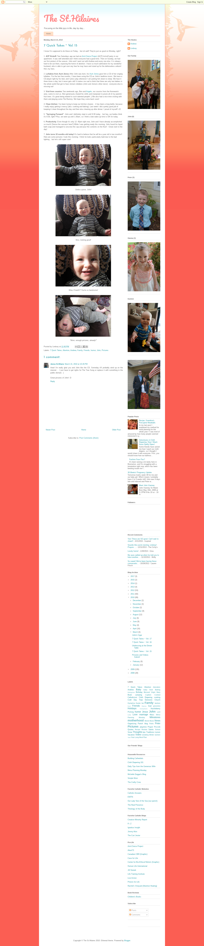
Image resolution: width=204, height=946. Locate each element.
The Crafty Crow (134, 782)
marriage (143, 714)
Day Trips (138, 700)
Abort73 (131, 850)
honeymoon (144, 708)
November (137, 604)
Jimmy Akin (132, 832)
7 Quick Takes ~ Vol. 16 (142, 642)
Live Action (132, 878)
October (136, 607)
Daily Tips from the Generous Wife (141, 766)
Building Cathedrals (135, 758)
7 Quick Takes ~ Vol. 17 (142, 639)
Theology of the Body (136, 809)
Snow (130, 732)
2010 (133, 597)
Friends (87, 350)
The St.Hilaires (71, 18)
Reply (52, 381)
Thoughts (137, 732)
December (137, 600)
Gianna (144, 706)
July (135, 618)
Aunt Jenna (94, 74)
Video (138, 734)
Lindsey (133, 48)
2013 (133, 587)
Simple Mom (133, 778)
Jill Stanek (132, 870)
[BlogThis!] (78, 346)
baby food (148, 690)
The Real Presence (135, 805)
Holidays (132, 708)
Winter (151, 735)
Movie (147, 721)
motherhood (136, 720)
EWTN (130, 797)
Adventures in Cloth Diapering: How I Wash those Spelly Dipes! (148, 442)
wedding (145, 735)
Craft (130, 700)
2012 (133, 590)
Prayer (150, 727)
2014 (133, 583)
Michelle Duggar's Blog (137, 774)
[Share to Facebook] (84, 346)
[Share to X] (81, 346)
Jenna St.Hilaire (57, 364)
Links (129, 715)
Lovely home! (133, 551)
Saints (151, 729)
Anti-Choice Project (90, 56)
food (129, 706)
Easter (138, 703)
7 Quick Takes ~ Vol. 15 (142, 651)
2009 (133, 669)
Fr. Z (129, 824)
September (137, 611)
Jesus (145, 712)
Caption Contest (152, 695)
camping (138, 695)
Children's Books (134, 897)
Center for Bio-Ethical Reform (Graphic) (143, 862)
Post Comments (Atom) (88, 438)
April (135, 629)
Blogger (127, 940)
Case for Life (133, 858)
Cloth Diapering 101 (135, 762)
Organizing (132, 723)
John (99, 350)
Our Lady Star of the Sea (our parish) (142, 801)
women (157, 735)
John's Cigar (137, 635)
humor (93, 350)
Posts (133, 910)
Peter (157, 723)
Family (80, 350)
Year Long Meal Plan (139, 737)
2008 (133, 673)
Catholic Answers (135, 793)
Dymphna (131, 703)
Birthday (139, 692)
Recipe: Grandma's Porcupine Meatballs (147, 421)
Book (130, 695)
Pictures (105, 350)
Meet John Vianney (147, 485)
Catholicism (132, 697)
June (135, 621)
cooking (157, 697)
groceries (156, 706)
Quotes (131, 729)
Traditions (150, 732)
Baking (157, 690)
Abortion (66, 350)
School (157, 729)
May (135, 625)
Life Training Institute (136, 874)
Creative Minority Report (137, 820)
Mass (152, 715)
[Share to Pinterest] (86, 346)
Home (48, 34)
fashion (157, 703)
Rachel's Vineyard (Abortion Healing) (142, 886)
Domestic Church (152, 700)
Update (157, 732)
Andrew (73, 350)
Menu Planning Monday (137, 770)
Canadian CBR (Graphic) (137, 854)
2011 (133, 594)
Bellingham (131, 692)
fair (143, 703)
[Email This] (76, 346)
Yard (129, 737)
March (135, 632)
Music (152, 721)
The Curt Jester (134, 835)
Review (144, 729)
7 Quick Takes (56, 350)
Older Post (116, 430)
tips (144, 732)
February (136, 661)
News (157, 720)
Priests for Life (133, 882)
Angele (89, 91)
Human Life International (137, 866)
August (136, 615)
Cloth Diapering (145, 697)
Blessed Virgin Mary (152, 692)
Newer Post (50, 430)
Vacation (131, 735)
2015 (133, 580)
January (136, 665)
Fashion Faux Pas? (137, 459)
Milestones (155, 717)
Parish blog (143, 723)
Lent (158, 712)
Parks (151, 723)
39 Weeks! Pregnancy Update (140, 472)
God (149, 706)
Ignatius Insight (134, 827)
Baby (138, 689)
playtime (143, 727)
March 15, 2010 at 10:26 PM (76, 364)
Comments (135, 915)
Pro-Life (157, 727)
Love (135, 714)
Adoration (156, 687)
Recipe (137, 729)
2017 (133, 576)
